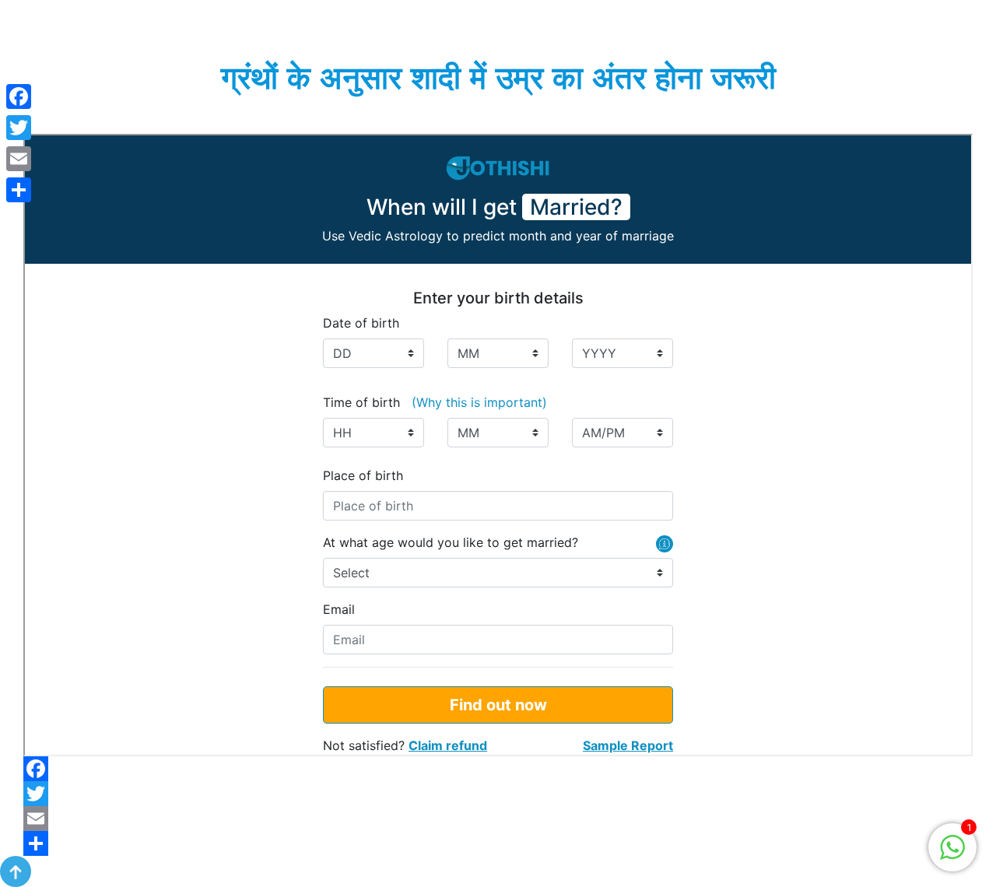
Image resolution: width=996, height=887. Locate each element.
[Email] (498, 818)
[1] (952, 846)
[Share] (498, 843)
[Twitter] (498, 793)
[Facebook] (498, 768)
